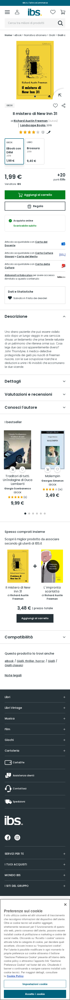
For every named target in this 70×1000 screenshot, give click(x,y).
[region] (35, 949)
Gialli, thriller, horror (31, 661)
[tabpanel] (35, 70)
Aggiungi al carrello (38, 195)
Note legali (13, 675)
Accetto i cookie (35, 994)
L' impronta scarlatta (52, 590)
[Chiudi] (65, 904)
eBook (9, 661)
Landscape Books (33, 125)
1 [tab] (35, 96)
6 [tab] (45, 514)
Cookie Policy (15, 976)
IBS (19, 184)
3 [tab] (33, 514)
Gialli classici (14, 665)
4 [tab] (37, 514)
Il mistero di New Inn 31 (17, 590)
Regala (37, 206)
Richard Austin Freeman (31, 121)
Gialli (51, 661)
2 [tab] (29, 514)
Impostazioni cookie (35, 984)
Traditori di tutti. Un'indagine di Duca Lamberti (17, 480)
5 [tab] (41, 514)
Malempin (52, 476)
